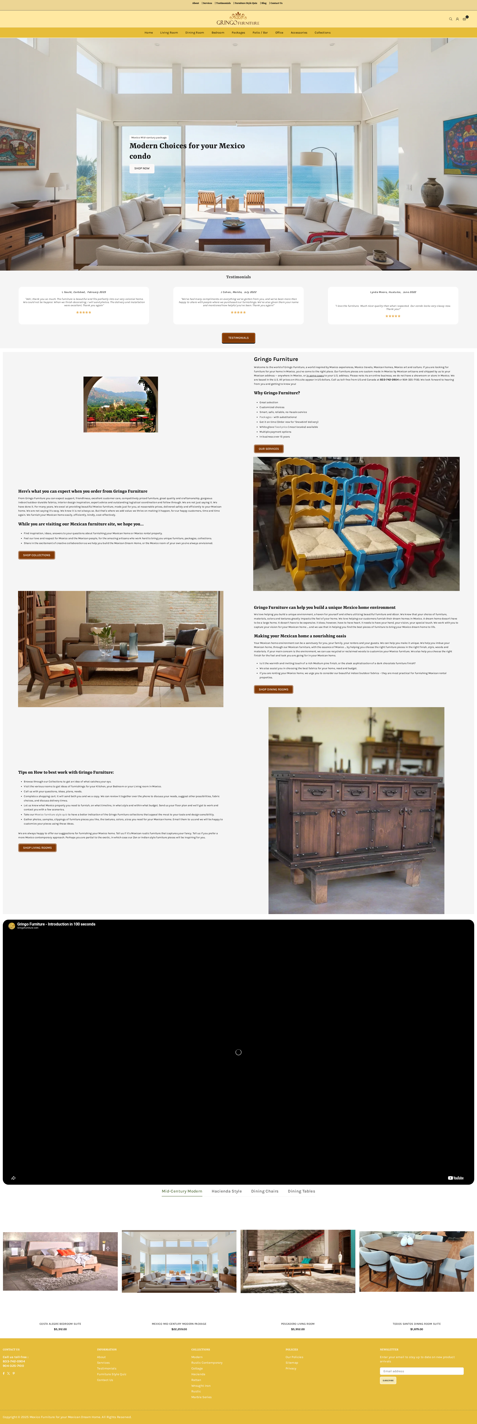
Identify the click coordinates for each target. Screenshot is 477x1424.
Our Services (269, 449)
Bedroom (218, 32)
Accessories (299, 32)
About (195, 3)
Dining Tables (301, 1191)
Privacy (291, 1368)
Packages (238, 32)
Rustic (196, 1391)
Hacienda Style (227, 1191)
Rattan (196, 1380)
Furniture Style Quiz (246, 3)
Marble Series (201, 1397)
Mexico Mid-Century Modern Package (179, 1323)
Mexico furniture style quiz (51, 814)
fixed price (281, 427)
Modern (197, 1357)
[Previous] (11, 305)
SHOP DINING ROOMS (273, 689)
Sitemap (292, 1362)
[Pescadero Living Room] (298, 1261)
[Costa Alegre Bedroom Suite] (60, 1261)
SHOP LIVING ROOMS (37, 847)
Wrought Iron (201, 1385)
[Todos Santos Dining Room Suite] (416, 1261)
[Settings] (457, 18)
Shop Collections (36, 555)
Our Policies (294, 1357)
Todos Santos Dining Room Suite (417, 1323)
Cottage (197, 1368)
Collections (323, 32)
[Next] (465, 305)
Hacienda (198, 1374)
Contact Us (276, 3)
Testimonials (223, 3)
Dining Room (194, 32)
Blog (263, 3)
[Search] (451, 18)
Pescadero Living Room (298, 1323)
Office (279, 32)
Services (207, 3)
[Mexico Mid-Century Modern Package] (179, 1261)
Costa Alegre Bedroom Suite (60, 1323)
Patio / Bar (260, 32)
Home (149, 32)
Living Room (169, 32)
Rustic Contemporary (206, 1362)
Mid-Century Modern (182, 1191)
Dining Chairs (265, 1191)
